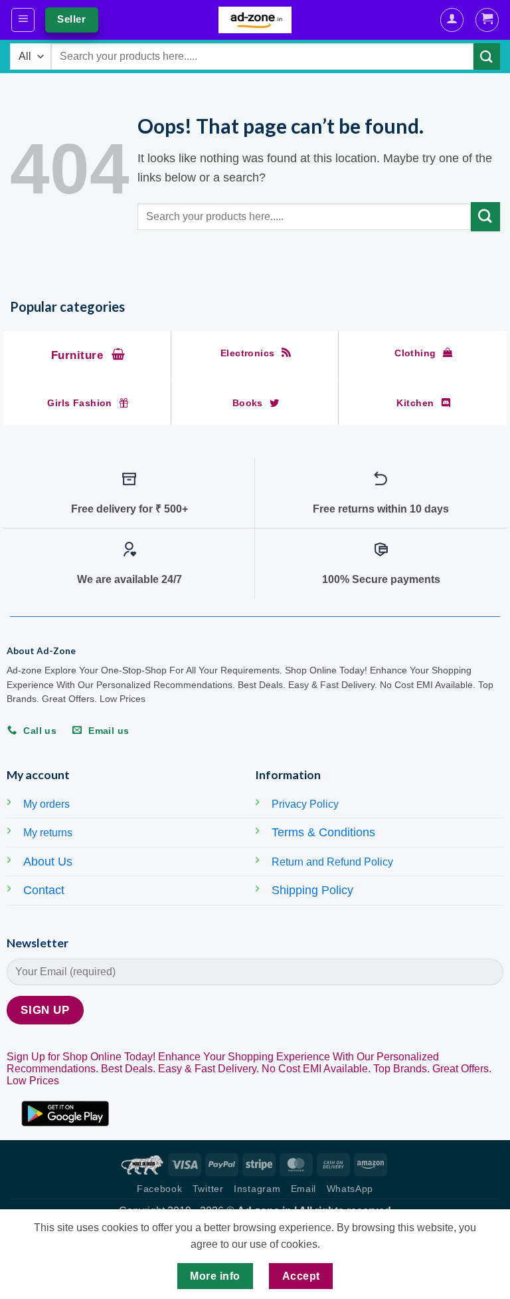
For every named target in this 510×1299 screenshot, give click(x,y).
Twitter (208, 1189)
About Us (47, 861)
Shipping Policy (312, 890)
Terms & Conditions (323, 832)
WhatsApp (350, 1189)
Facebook (159, 1189)
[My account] (452, 20)
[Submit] (486, 56)
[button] (23, 20)
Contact (43, 890)
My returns (47, 832)
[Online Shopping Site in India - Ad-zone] (255, 20)
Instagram (257, 1189)
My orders (46, 804)
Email (303, 1189)
